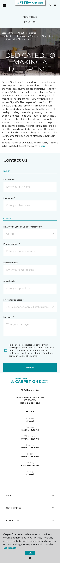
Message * (8, 317)
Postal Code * (9, 281)
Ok (29, 553)
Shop (9, 495)
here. (43, 146)
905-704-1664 (30, 22)
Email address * (10, 263)
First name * (9, 180)
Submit (30, 367)
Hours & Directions (30, 403)
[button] (44, 6)
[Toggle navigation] (4, 5)
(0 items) (55, 5)
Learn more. (10, 547)
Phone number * (11, 244)
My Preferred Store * (13, 300)
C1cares (32, 33)
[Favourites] (49, 6)
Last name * (9, 198)
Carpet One (7, 33)
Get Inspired (13, 508)
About (21, 33)
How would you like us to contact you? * (22, 227)
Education (12, 520)
